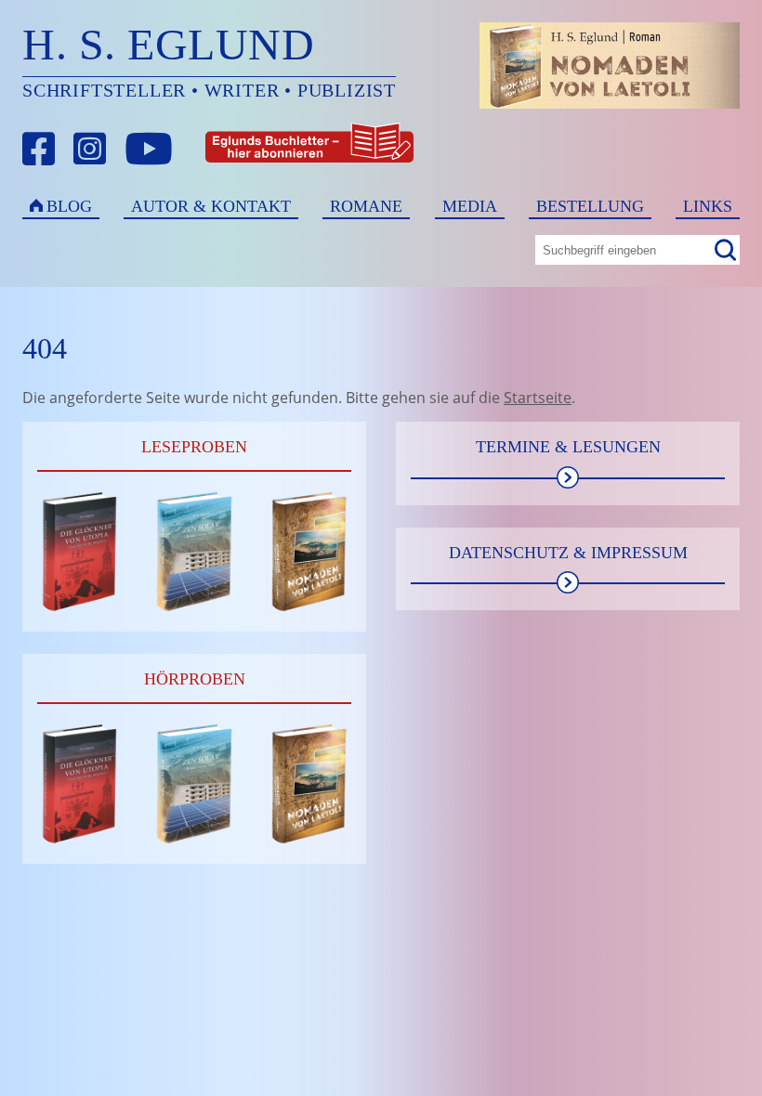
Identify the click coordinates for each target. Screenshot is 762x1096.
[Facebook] (39, 149)
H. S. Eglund (168, 44)
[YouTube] (149, 149)
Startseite (538, 397)
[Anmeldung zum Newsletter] (240, 149)
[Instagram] (90, 149)
